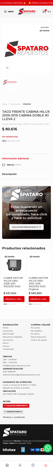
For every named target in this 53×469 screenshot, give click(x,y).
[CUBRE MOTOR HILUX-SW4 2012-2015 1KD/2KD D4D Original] (39, 265)
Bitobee (17, 441)
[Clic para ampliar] (7, 68)
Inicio (4, 104)
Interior (27, 104)
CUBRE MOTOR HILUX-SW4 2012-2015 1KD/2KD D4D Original (38, 284)
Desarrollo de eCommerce (34, 441)
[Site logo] (26, 11)
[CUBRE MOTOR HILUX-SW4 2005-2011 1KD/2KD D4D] (14, 265)
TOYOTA (17, 165)
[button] (5, 49)
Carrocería (15, 104)
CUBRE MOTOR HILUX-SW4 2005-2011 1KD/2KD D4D (13, 282)
